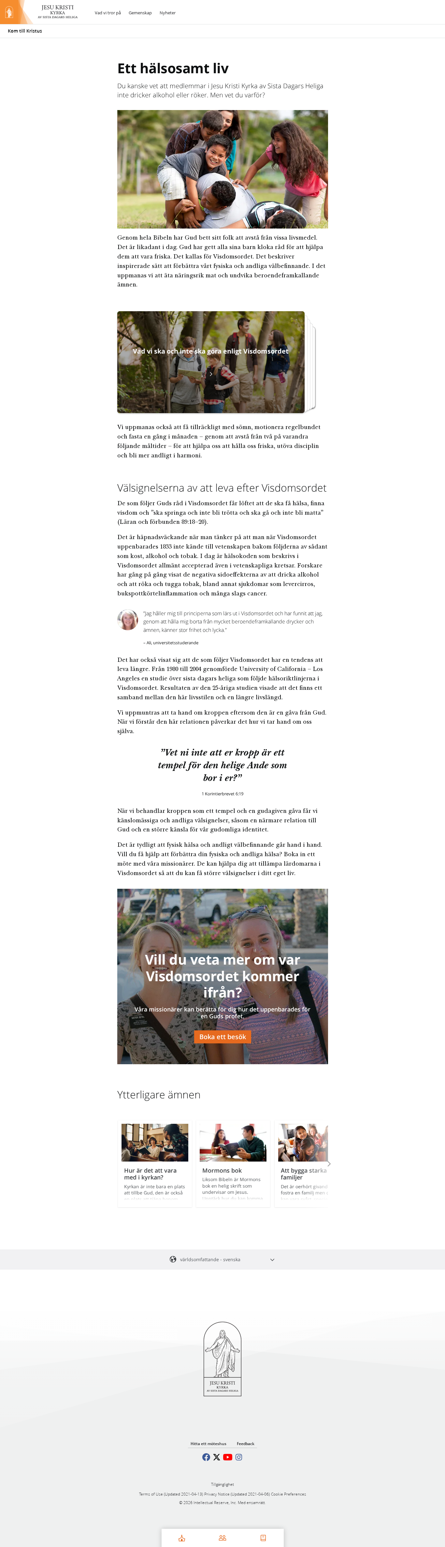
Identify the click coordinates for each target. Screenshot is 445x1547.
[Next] (320, 1163)
